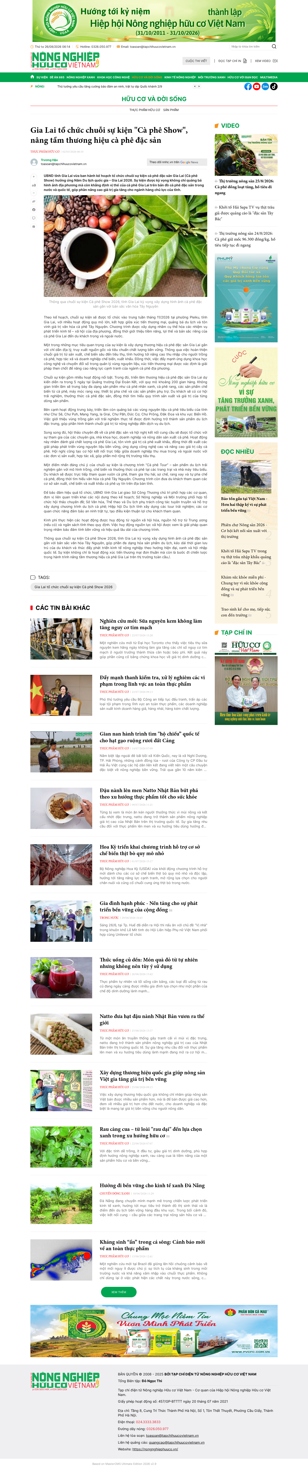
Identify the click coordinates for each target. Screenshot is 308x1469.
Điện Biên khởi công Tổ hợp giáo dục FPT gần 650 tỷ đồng (89, 86)
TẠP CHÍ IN (236, 632)
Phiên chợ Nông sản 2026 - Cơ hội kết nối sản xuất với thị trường (244, 531)
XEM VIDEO (263, 61)
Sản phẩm (171, 109)
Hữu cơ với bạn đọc (243, 77)
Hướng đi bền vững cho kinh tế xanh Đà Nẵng (152, 1186)
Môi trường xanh (211, 77)
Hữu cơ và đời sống (147, 77)
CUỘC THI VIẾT (196, 61)
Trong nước (109, 918)
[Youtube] (256, 86)
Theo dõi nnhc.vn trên (164, 162)
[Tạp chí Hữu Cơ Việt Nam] (65, 69)
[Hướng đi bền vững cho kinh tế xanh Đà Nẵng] (61, 1203)
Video (230, 125)
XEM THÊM (118, 1292)
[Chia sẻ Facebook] (33, 209)
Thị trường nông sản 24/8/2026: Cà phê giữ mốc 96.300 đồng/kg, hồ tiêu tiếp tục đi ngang (245, 239)
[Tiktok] (274, 86)
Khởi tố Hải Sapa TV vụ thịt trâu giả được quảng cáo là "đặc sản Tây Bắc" (244, 213)
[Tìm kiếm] (274, 46)
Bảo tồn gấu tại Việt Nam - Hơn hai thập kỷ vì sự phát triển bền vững (244, 505)
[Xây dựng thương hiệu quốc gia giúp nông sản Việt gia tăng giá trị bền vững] (61, 1090)
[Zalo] (265, 86)
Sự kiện (42, 77)
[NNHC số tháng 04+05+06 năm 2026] (246, 724)
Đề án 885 (57, 77)
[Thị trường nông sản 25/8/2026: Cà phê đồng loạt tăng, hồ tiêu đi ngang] (246, 155)
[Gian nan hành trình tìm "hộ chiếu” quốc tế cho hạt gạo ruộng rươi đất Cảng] (61, 751)
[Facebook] (248, 86)
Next (199, 86)
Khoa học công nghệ (113, 77)
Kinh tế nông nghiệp (180, 77)
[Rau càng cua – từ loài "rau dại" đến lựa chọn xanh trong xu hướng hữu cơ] (61, 1147)
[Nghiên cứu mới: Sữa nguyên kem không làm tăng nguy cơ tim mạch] (61, 639)
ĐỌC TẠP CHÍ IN (230, 61)
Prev (195, 86)
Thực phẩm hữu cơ (144, 109)
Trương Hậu (49, 159)
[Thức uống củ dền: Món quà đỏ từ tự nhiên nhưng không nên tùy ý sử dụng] (61, 977)
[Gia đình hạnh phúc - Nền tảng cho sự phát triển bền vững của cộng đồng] (61, 921)
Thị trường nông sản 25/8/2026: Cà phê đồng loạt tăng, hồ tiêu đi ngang (244, 187)
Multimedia (269, 77)
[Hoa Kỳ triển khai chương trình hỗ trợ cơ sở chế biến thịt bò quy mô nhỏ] (61, 864)
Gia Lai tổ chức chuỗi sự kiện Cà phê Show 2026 (74, 587)
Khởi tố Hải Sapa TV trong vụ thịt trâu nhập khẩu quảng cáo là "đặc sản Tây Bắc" (246, 557)
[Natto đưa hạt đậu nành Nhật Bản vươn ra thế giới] (61, 1034)
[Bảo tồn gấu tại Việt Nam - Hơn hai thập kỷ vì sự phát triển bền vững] (246, 477)
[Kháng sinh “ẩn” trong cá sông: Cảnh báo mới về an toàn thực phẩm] (61, 1260)
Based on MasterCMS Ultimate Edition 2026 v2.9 (124, 1463)
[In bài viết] (33, 226)
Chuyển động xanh (115, 1193)
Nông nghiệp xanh (81, 77)
